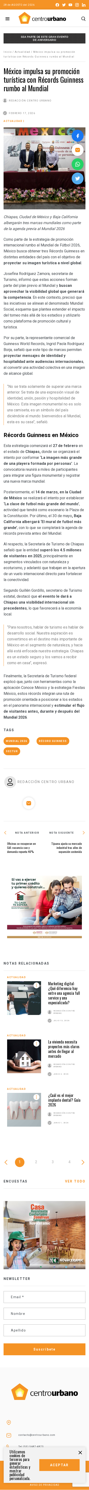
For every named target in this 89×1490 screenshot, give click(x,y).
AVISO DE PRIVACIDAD (44, 1485)
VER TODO (75, 1181)
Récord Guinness (53, 741)
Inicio (8, 52)
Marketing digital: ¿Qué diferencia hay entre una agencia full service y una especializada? (64, 993)
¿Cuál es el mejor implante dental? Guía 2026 (64, 1100)
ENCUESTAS (16, 1181)
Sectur (12, 751)
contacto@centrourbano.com (37, 1435)
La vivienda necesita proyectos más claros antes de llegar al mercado (64, 1049)
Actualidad (22, 52)
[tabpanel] (44, 1056)
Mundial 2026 (16, 741)
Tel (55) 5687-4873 (31, 1446)
